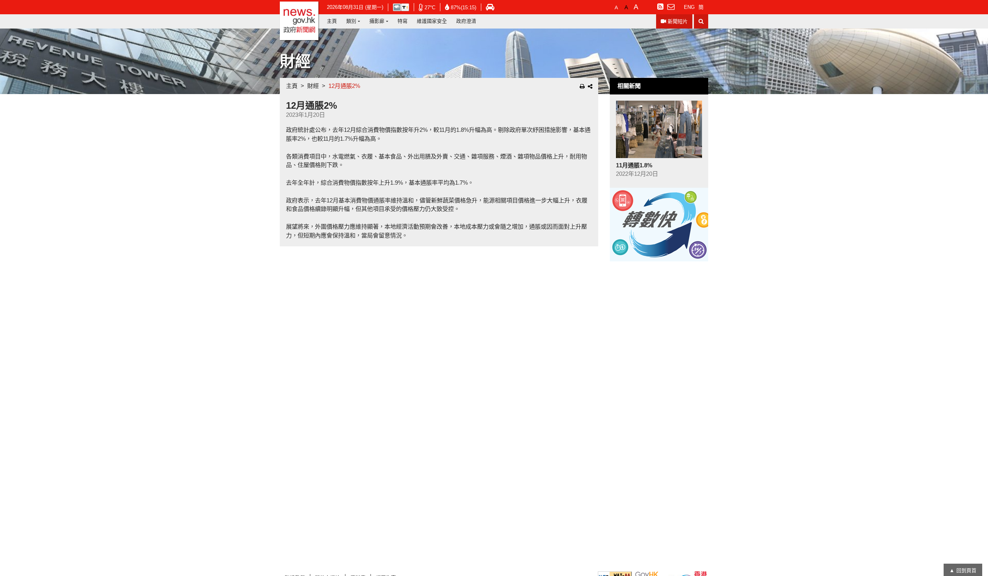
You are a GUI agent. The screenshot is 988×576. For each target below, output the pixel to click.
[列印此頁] (582, 86)
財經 (313, 86)
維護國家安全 (432, 21)
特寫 (403, 21)
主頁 (332, 21)
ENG (689, 7)
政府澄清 (466, 21)
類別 (351, 21)
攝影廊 (376, 21)
